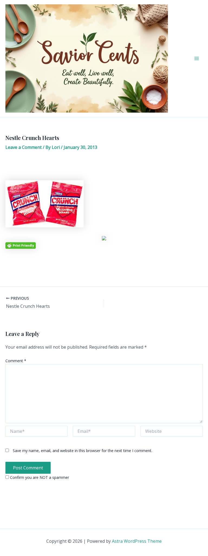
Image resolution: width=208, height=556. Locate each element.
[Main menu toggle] (197, 58)
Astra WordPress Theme (137, 541)
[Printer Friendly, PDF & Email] (20, 245)
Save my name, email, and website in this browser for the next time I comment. (82, 450)
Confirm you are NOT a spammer (39, 477)
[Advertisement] (104, 167)
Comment (15, 360)
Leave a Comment (23, 147)
